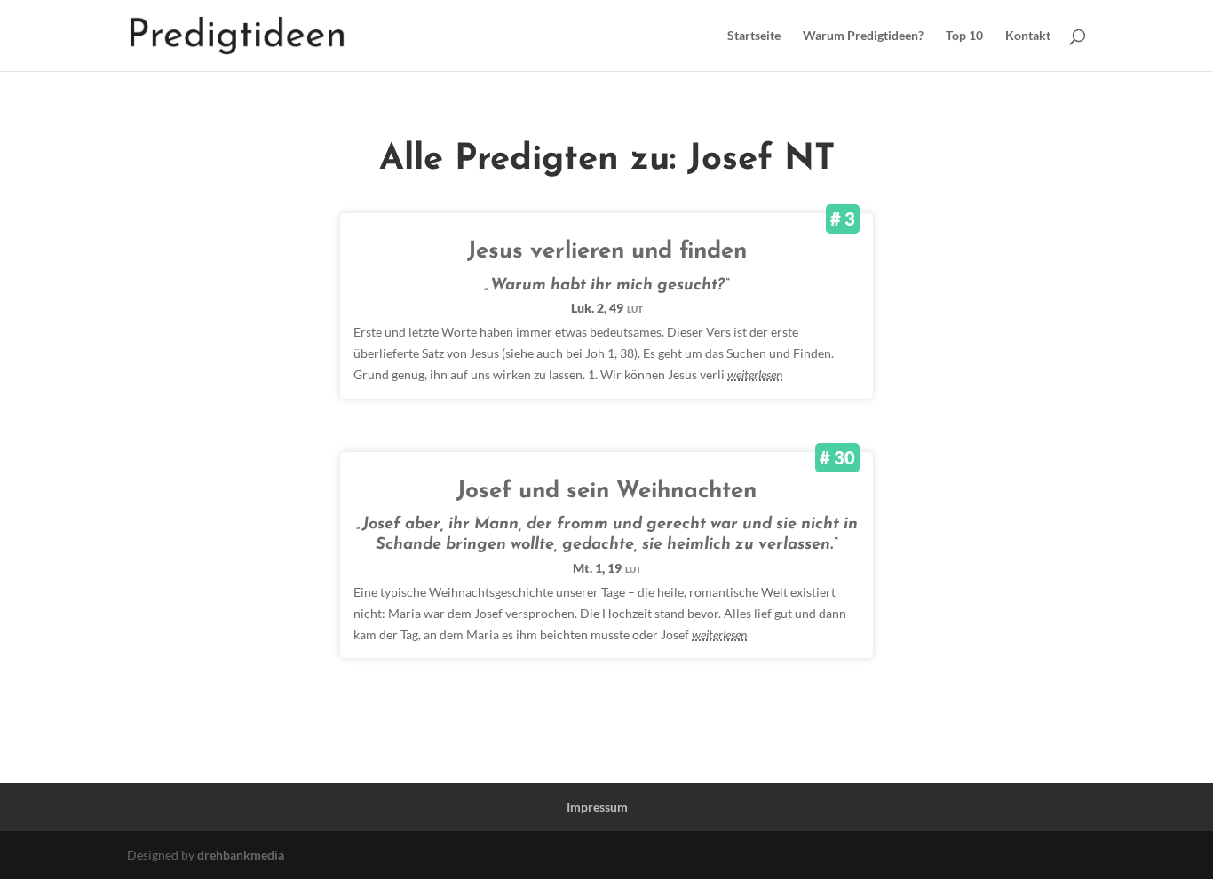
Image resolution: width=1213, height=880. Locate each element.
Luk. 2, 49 (607, 307)
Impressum (597, 806)
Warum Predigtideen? (863, 36)
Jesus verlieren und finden (607, 252)
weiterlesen (754, 374)
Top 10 (964, 36)
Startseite (754, 36)
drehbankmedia (240, 854)
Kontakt (1027, 36)
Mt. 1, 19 (607, 567)
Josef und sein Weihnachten (606, 491)
